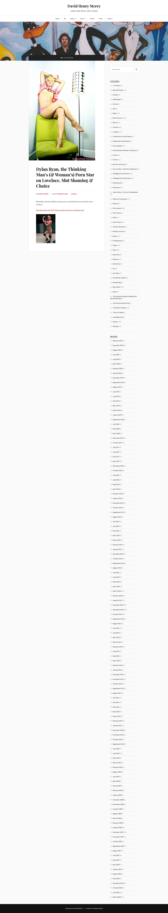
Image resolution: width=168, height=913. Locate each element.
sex (114, 268)
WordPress (78, 908)
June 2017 (116, 452)
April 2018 (116, 433)
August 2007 (117, 851)
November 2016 (118, 466)
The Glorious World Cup (121, 303)
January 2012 (117, 670)
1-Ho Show (116, 85)
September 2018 (118, 419)
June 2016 (116, 480)
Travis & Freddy (118, 312)
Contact (109, 19)
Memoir (115, 203)
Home (58, 19)
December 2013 (118, 605)
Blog (75, 194)
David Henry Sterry (84, 5)
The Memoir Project (119, 308)
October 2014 (117, 558)
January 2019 (117, 415)
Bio (65, 19)
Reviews (115, 259)
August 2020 (117, 350)
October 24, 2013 (61, 194)
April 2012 (116, 660)
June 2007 (116, 855)
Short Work (116, 287)
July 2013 (116, 628)
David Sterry (43, 194)
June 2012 (116, 651)
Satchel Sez (116, 264)
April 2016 (116, 489)
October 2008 (117, 809)
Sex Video (116, 273)
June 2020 (116, 359)
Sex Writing (117, 282)
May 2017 (116, 457)
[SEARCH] (136, 69)
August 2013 (117, 623)
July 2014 (116, 572)
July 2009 (116, 776)
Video (101, 19)
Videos (115, 322)
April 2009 (116, 781)
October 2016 (117, 470)
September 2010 (118, 744)
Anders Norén (98, 908)
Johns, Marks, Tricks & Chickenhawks (125, 192)
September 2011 (118, 688)
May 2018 (116, 429)
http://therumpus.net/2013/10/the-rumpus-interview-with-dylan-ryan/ (60, 210)
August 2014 (117, 568)
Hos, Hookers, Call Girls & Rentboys (125, 169)
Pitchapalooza (117, 241)
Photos (92, 19)
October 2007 (117, 841)
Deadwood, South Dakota (121, 141)
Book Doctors (117, 118)
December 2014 (118, 554)
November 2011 (118, 679)
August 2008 (117, 814)
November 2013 (118, 610)
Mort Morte (117, 213)
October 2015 (117, 507)
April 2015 (116, 535)
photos (115, 236)
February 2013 (117, 647)
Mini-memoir (117, 208)
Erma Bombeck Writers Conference (125, 150)
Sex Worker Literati (119, 278)
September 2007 (118, 846)
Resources (116, 254)
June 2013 (116, 633)
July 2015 (116, 521)
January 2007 (117, 869)
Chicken (115, 127)
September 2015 (118, 512)
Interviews (116, 187)
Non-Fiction (117, 222)
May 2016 (116, 484)
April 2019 (116, 405)
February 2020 (117, 368)
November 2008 (118, 804)
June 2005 (116, 892)
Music (115, 217)
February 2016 (117, 494)
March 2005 (117, 897)
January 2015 (117, 549)
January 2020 (117, 373)
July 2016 (116, 475)
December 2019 (118, 378)
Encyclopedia (117, 146)
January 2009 (117, 795)
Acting (115, 95)
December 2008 (118, 800)
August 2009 (117, 772)
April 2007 (116, 864)
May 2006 (116, 878)
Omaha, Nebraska (119, 227)
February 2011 (117, 721)
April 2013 (116, 637)
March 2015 (117, 540)
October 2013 (117, 614)
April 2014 (116, 586)
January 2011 (117, 725)
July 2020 (116, 354)
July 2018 (116, 424)
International (117, 183)
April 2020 (116, 364)
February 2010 (117, 767)
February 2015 (117, 545)
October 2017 (117, 443)
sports (115, 292)
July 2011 (116, 698)
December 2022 (118, 345)
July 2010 (116, 749)
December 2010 (118, 730)
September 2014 (118, 563)
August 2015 (117, 517)
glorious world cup (119, 164)
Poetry (115, 245)
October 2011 (117, 684)
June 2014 (116, 577)
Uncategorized (118, 317)
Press (82, 19)
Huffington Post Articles (121, 173)
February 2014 (117, 596)
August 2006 (117, 874)
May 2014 (116, 582)
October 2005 (117, 888)
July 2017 (116, 447)
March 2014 (117, 591)
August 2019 (117, 387)
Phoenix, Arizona (118, 231)
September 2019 (118, 382)
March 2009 (117, 786)
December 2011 (118, 674)
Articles (115, 104)
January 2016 (117, 498)
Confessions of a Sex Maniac (122, 136)
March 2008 (117, 818)
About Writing (117, 90)
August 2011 (117, 693)
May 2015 (116, 531)
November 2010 (118, 735)
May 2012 (116, 656)
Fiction (115, 159)
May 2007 (116, 860)
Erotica (115, 155)
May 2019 (116, 401)
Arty (114, 109)
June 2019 (116, 396)
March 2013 (117, 642)
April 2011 (116, 711)
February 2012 (117, 665)
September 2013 (118, 619)
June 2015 (116, 526)
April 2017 (116, 461)
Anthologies (117, 99)
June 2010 (116, 753)
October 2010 (117, 739)
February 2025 (117, 341)
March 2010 (117, 763)
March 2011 (117, 716)
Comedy (115, 132)
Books (72, 19)
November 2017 (118, 438)
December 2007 (118, 832)
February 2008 (117, 823)
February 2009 (117, 790)
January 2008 (117, 827)
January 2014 (117, 600)
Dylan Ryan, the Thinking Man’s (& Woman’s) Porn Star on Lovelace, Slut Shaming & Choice (65, 177)
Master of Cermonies (120, 199)
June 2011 (116, 702)
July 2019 (116, 392)
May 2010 (116, 758)
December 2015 (118, 503)
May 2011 (116, 707)
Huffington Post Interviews (122, 178)
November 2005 (118, 883)
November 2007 (118, 837)
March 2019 (117, 410)
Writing (115, 326)
